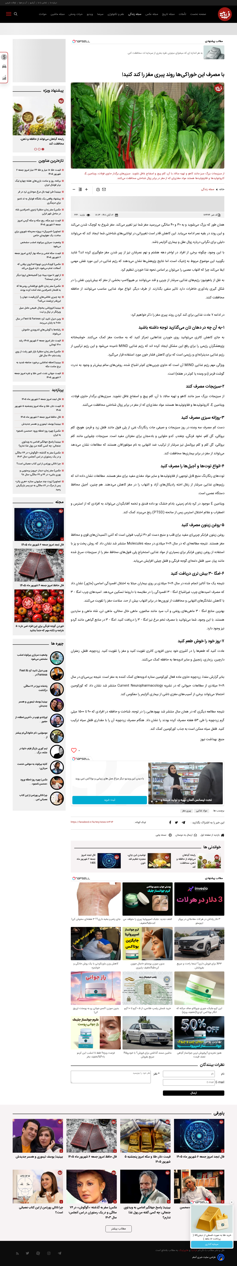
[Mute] (157, 801)
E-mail (219, 1082)
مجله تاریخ (168, 14)
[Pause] (152, 801)
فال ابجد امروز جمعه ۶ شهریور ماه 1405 (86, 859)
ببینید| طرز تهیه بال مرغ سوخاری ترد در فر (39, 192)
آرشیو (32, 2)
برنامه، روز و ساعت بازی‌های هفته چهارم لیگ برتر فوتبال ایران (38, 183)
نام (222, 1074)
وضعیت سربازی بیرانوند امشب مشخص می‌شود (40, 244)
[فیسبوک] (170, 823)
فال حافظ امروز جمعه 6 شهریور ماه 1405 (42, 585)
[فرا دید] (225, 14)
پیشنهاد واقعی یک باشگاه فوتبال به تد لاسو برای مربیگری (39, 201)
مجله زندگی (134, 14)
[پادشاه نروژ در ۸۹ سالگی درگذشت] (56, 689)
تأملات (182, 14)
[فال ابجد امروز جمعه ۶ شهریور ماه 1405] (109, 860)
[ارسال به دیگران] (104, 190)
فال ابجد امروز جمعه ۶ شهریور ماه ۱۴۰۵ (42, 139)
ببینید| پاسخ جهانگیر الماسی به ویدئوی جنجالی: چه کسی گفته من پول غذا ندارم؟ (40, 444)
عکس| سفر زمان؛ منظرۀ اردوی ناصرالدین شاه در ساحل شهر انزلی (38, 212)
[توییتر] (176, 823)
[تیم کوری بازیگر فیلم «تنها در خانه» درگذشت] (56, 752)
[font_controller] (86, 190)
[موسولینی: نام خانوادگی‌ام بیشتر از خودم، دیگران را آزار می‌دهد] (56, 736)
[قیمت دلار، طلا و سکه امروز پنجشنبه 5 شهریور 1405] (145, 1136)
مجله (59, 502)
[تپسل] (73, 759)
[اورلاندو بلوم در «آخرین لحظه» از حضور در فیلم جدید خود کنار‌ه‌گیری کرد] (56, 721)
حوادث (42, 14)
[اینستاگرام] (49, 1254)
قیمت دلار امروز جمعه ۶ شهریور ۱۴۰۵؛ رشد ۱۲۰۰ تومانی (40, 343)
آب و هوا (23, 2)
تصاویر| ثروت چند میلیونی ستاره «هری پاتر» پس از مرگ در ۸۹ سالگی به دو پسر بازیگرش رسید (38, 486)
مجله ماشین (58, 14)
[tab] (42, 149)
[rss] (17, 1254)
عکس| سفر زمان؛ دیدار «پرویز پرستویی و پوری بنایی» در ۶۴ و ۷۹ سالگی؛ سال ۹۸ (40, 473)
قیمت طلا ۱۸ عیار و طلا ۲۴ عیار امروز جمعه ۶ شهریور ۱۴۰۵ (38, 172)
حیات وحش (76, 14)
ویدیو (90, 14)
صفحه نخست (198, 14)
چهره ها (57, 644)
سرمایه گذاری (211, 1244)
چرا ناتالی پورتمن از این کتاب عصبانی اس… (33, 797)
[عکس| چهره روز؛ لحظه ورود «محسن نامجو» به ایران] (56, 783)
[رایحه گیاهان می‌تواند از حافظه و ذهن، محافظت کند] (209, 860)
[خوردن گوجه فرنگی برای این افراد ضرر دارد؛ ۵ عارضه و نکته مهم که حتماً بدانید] (39, 605)
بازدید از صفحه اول (210, 835)
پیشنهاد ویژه (53, 90)
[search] (15, 14)
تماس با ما (42, 2)
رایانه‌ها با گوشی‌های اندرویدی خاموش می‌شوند (41, 332)
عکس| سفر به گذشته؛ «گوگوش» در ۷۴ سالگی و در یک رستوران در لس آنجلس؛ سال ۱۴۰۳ (38, 455)
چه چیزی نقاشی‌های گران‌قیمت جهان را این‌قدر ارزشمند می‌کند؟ (40, 299)
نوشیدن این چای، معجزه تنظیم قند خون (137, 859)
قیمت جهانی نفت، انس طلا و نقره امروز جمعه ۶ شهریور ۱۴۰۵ (37, 375)
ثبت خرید (109, 800)
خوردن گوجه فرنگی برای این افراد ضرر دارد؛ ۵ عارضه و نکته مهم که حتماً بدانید (40, 628)
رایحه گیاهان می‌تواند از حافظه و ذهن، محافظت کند (186, 861)
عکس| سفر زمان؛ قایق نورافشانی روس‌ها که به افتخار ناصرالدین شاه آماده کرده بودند (38, 288)
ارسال (194, 1093)
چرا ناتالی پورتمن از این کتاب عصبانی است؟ (38, 464)
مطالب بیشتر (118, 1228)
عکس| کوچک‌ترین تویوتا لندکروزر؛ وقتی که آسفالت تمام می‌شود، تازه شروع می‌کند (39, 266)
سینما (100, 14)
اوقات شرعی (10, 2)
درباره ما (53, 2)
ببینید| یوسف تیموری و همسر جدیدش (41, 424)
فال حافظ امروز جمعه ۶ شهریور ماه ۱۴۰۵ (41, 417)
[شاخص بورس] (4, 78)
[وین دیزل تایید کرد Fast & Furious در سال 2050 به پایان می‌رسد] (56, 674)
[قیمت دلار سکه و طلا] (4, 58)
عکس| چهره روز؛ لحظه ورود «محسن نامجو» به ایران (38, 433)
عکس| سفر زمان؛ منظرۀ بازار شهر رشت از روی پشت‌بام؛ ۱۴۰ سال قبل (38, 354)
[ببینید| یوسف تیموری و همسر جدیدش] (56, 705)
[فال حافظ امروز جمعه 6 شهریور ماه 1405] (39, 565)
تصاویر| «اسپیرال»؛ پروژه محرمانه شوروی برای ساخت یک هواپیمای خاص (38, 234)
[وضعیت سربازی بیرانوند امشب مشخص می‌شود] (56, 658)
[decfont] (74, 190)
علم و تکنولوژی (116, 14)
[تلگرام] (183, 823)
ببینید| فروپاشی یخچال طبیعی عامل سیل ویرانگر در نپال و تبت (40, 310)
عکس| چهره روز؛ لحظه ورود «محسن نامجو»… (33, 782)
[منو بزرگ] (8, 14)
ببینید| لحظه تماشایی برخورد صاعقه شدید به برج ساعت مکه (38, 365)
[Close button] (231, 1202)
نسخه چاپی (161, 835)
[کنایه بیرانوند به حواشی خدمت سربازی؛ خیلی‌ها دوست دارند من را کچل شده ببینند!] (56, 767)
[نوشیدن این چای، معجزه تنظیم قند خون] (159, 860)
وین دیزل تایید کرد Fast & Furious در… (33, 673)
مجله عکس (151, 14)
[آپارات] (38, 1254)
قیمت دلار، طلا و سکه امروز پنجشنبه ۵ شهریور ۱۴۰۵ (38, 408)
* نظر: (156, 1074)
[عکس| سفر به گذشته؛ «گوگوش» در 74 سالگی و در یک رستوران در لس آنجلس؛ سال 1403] (91, 1186)
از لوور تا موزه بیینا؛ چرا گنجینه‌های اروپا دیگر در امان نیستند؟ (38, 277)
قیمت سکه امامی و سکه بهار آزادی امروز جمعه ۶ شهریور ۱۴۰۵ (38, 255)
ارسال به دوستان (183, 835)
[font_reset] (80, 190)
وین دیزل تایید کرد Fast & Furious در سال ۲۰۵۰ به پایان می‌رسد (38, 321)
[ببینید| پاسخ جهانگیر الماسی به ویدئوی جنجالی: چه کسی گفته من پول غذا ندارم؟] (145, 1186)
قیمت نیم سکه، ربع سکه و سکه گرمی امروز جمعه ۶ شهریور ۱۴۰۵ (39, 223)
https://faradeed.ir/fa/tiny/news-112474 (92, 822)
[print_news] (98, 190)
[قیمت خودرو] (4, 67)
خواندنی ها (212, 847)
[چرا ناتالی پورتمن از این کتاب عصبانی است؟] (56, 798)
